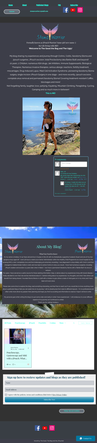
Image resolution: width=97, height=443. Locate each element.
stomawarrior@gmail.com (39, 11)
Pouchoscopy (20, 323)
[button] (12, 11)
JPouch (32, 323)
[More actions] (29, 348)
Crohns (53, 323)
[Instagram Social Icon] (80, 10)
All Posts (7, 323)
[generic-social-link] (65, 10)
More (61, 323)
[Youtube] (73, 10)
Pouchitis (42, 323)
